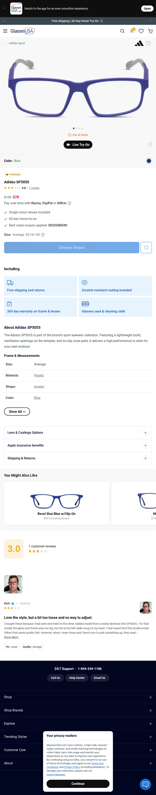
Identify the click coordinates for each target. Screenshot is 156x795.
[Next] (152, 21)
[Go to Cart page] (151, 31)
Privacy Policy (72, 767)
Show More (11, 637)
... (4, 43)
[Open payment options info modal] (68, 203)
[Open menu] (5, 31)
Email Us (99, 677)
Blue (37, 398)
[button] (78, 21)
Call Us (55, 677)
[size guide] (43, 235)
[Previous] (4, 21)
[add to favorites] (146, 247)
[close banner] (3, 8)
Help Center (77, 677)
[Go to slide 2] (76, 128)
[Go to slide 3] (79, 128)
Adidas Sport (17, 43)
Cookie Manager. (56, 774)
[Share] (150, 145)
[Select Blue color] (149, 161)
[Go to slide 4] (82, 128)
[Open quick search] (122, 31)
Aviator (39, 387)
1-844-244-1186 (90, 669)
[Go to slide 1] (74, 128)
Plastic (39, 375)
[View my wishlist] (141, 31)
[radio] (5, 188)
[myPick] (148, 43)
